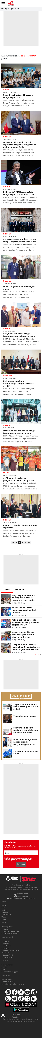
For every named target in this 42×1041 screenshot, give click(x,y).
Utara (6, 89)
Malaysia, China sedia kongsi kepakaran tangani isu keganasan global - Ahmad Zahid (19, 144)
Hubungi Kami (7, 927)
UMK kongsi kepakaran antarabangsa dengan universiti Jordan (18, 383)
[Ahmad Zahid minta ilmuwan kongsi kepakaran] (21, 506)
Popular (19, 589)
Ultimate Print (7, 955)
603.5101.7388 (22, 894)
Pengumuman (7, 965)
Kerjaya (5, 929)
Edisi (3, 908)
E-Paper (5, 912)
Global (4, 910)
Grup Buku (6, 953)
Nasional (7, 136)
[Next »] (29, 542)
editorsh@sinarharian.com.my (22, 898)
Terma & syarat (10, 860)
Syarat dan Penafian (10, 931)
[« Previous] (13, 542)
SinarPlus (5, 943)
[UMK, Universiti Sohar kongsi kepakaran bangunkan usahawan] (21, 314)
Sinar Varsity (7, 957)
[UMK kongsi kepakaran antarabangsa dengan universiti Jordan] (21, 362)
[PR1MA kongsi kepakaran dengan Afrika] (21, 267)
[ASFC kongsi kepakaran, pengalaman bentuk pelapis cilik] (21, 458)
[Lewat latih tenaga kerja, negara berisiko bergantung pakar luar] (7, 742)
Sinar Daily (6, 941)
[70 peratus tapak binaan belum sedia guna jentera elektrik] (7, 706)
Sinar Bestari (7, 946)
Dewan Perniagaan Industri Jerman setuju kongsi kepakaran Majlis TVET (20, 240)
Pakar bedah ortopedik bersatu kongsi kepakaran (18, 96)
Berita (4, 905)
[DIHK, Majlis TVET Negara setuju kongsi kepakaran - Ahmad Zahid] (21, 172)
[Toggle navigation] (3, 2)
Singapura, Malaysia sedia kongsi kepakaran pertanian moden (19, 432)
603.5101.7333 (22, 896)
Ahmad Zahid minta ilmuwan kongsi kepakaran (20, 526)
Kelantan (7, 375)
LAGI (37, 654)
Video (4, 917)
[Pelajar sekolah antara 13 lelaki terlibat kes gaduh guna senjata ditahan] (6, 623)
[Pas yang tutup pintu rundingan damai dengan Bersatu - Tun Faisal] (7, 730)
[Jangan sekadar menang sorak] (7, 753)
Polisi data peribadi (26, 860)
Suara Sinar (6, 915)
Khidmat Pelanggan (10, 972)
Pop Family (6, 948)
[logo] (12, 879)
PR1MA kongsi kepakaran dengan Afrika (19, 287)
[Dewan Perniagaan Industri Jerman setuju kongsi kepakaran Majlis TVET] (21, 220)
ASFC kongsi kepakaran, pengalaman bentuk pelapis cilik (18, 479)
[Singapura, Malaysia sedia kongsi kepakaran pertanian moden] (21, 411)
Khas (4, 919)
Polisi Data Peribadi (10, 934)
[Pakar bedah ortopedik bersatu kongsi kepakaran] (21, 76)
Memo (4, 967)
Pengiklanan (7, 979)
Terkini (7, 589)
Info (3, 969)
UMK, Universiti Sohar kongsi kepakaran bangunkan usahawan (19, 335)
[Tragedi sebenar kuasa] (7, 718)
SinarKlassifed (8, 982)
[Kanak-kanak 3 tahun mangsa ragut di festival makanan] (6, 611)
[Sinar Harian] (10, 3)
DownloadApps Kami (16, 1016)
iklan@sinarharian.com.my (13, 984)
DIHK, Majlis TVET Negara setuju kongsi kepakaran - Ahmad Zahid (19, 193)
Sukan (6, 472)
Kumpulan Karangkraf (11, 950)
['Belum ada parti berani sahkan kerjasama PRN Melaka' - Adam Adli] (6, 635)
